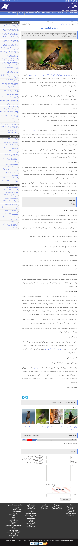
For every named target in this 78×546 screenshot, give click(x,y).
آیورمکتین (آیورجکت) (13, 162)
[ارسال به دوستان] (24, 24)
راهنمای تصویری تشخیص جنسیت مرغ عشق (10, 139)
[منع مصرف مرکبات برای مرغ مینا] (28, 417)
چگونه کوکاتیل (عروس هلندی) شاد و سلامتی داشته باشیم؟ (10, 155)
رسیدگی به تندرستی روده (13, 132)
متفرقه (31, 521)
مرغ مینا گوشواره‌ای (61, 402)
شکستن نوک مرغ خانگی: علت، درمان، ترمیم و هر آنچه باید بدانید (10, 72)
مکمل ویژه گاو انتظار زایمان (12, 121)
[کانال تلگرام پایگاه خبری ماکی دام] (9, 16)
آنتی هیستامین (31, 508)
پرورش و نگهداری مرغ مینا (49, 28)
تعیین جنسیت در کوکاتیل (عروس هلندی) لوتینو (9, 151)
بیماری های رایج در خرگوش (12, 164)
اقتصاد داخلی (44, 507)
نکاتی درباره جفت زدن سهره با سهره (10, 210)
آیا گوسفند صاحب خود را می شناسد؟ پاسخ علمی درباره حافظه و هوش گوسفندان (9, 52)
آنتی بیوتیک (31, 507)
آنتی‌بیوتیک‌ (13, 522)
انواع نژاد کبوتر (15, 175)
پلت (33, 131)
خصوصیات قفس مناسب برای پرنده (57, 427)
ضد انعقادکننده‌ (13, 520)
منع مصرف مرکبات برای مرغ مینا (29, 427)
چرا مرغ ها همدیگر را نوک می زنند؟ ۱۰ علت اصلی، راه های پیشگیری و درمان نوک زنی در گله (9, 76)
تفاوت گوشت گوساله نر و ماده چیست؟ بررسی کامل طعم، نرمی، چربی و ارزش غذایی (10, 26)
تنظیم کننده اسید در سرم (13, 532)
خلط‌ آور (13, 529)
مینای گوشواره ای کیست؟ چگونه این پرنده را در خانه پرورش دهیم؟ (72, 428)
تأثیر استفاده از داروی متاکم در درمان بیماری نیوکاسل (10, 214)
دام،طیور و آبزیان (64, 24)
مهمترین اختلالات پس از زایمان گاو (10, 109)
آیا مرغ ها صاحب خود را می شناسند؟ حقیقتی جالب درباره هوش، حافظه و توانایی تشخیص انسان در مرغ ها (9, 64)
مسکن (13, 527)
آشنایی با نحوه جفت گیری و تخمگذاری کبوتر (10, 181)
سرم (31, 510)
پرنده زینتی (53, 402)
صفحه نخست (73, 12)
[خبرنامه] (66, 1)
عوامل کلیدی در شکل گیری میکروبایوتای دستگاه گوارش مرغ (9, 127)
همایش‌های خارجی (57, 508)
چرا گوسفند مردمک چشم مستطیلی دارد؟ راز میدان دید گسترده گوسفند (9, 48)
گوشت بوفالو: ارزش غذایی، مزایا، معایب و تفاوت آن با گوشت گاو (9, 56)
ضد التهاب (31, 512)
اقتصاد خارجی (44, 508)
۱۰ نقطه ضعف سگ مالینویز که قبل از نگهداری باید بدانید (10, 91)
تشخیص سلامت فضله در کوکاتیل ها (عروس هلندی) (10, 148)
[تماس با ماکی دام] (74, 1)
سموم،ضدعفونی (31, 518)
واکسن (31, 525)
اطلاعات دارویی (46, 12)
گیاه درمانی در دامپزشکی (13, 130)
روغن (13, 537)
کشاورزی (21, 12)
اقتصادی (54, 12)
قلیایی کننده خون (13, 530)
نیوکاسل (47, 349)
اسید (13, 517)
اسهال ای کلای (15, 227)
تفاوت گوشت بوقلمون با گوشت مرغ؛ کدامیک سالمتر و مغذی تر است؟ (10, 30)
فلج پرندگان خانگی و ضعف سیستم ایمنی (9, 177)
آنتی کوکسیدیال (31, 526)
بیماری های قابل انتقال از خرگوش (11, 173)
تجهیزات (30, 520)
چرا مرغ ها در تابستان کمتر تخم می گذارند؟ (10, 68)
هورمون (31, 517)
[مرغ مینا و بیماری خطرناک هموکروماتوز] (42, 417)
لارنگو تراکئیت (59, 349)
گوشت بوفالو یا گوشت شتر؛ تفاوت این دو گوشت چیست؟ (9, 37)
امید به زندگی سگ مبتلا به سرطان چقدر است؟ (10, 87)
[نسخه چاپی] (22, 24)
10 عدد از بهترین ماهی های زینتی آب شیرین (10, 170)
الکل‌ (13, 516)
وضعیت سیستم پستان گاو (12, 104)
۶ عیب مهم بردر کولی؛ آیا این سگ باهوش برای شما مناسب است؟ (9, 97)
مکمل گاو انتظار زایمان (13, 118)
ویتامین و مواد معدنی (30, 515)
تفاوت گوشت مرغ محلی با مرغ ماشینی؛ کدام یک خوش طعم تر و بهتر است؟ (10, 34)
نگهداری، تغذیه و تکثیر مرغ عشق (11, 142)
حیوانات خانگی (71, 510)
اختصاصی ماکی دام (71, 513)
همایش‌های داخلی (57, 507)
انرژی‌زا (13, 533)
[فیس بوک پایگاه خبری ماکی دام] (11, 16)
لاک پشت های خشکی (13, 221)
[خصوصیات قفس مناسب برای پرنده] (56, 417)
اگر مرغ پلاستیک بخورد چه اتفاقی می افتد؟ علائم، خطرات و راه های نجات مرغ (9, 59)
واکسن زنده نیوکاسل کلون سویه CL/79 (9, 124)
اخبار (66, 12)
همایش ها (60, 12)
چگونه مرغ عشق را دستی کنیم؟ (11, 166)
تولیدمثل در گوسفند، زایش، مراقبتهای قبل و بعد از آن (9, 112)
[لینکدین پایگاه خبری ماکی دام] (13, 16)
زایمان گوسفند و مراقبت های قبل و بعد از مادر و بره (9, 116)
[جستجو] (71, 1)
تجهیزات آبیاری (17, 510)
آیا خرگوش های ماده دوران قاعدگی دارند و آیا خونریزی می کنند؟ (9, 159)
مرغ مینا (68, 402)
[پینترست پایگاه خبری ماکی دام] (16, 16)
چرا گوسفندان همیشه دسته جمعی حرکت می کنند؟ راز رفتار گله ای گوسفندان (9, 45)
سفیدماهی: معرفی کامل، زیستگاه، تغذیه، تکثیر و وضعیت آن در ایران (10, 84)
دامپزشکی (71, 512)
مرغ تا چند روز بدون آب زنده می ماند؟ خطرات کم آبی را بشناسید (10, 80)
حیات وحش (71, 515)
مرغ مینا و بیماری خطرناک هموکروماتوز (43, 427)
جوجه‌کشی (36, 368)
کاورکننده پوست (13, 535)
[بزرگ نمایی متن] (29, 24)
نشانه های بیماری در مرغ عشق (11, 144)
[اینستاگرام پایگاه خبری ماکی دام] (6, 16)
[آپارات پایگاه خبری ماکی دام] (1, 16)
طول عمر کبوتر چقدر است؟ (12, 94)
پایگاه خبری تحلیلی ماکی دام (41, 540)
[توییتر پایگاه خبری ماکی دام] (4, 16)
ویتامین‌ (13, 519)
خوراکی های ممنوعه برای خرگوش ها (10, 216)
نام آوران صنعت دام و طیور (33, 12)
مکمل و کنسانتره (30, 523)
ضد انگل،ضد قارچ (31, 513)
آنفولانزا (52, 349)
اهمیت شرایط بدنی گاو (13, 106)
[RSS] (69, 1)
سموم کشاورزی (17, 511)
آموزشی (71, 508)
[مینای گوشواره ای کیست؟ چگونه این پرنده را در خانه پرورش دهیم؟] (70, 417)
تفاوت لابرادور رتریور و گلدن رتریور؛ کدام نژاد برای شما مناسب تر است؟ (9, 101)
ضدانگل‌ (13, 524)
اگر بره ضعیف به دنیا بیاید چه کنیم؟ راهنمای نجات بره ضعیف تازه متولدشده (10, 41)
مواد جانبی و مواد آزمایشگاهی (13, 525)
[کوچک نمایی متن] (26, 24)
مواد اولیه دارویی (12, 12)
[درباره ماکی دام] (77, 1)
